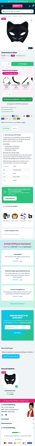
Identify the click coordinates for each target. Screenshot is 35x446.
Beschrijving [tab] (6, 128)
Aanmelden (17, 332)
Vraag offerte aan (10, 198)
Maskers (15, 16)
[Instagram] (2, 415)
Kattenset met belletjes (7, 85)
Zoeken (32, 11)
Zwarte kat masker (10, 390)
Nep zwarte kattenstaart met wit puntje (25, 85)
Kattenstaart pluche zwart (16, 85)
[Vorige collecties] (4, 209)
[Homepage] (1, 16)
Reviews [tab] (15, 128)
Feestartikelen (7, 16)
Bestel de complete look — (18, 99)
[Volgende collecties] (4, 223)
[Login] (29, 6)
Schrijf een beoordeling (10, 356)
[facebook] (6, 415)
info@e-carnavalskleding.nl (11, 409)
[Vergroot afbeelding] (31, 20)
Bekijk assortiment (2, 6)
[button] (9, 64)
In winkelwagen (22, 64)
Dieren (20, 16)
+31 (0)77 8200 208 (9, 407)
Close (17, 419)
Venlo (23, 122)
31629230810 (11, 411)
